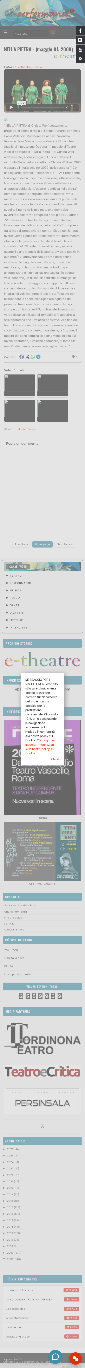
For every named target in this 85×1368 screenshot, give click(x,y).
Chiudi (55, 759)
